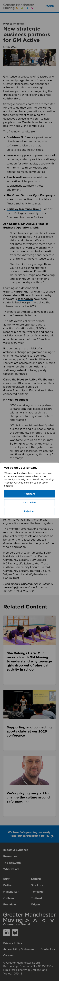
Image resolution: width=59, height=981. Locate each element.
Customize (29, 503)
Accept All (30, 494)
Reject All (29, 511)
